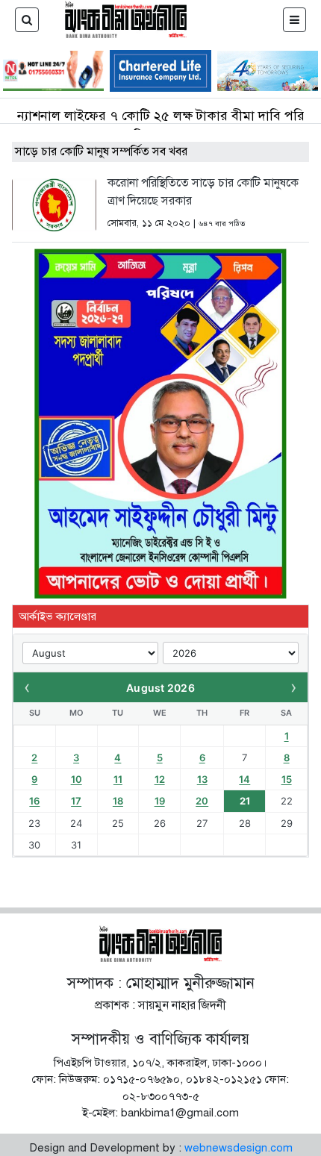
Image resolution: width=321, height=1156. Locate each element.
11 (117, 779)
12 (160, 779)
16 (34, 801)
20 (202, 801)
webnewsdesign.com (238, 1148)
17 (76, 801)
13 (202, 779)
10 (76, 779)
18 (118, 801)
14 (244, 779)
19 (160, 801)
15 (286, 779)
